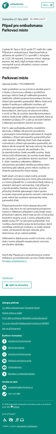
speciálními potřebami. (27, 426)
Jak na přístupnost (11, 328)
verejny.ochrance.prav (19, 341)
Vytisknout (7, 277)
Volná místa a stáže (12, 312)
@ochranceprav (16, 347)
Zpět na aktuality (18, 285)
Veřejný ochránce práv (19, 360)
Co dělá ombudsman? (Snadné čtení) (21, 307)
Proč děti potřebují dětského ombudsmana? (24, 318)
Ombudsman (15, 367)
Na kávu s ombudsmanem (21, 373)
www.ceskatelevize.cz (16, 261)
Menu (46, 5)
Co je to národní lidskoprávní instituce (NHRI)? (25, 323)
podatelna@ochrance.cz (20, 387)
